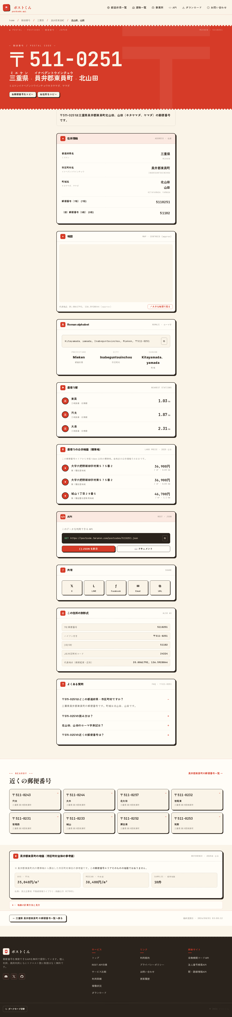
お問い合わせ (147, 971)
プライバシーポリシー (152, 964)
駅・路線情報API (197, 971)
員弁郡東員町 (57, 20)
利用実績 (97, 978)
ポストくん (224, 1009)
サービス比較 (99, 971)
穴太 (74, 413)
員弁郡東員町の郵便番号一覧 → (205, 773)
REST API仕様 (99, 964)
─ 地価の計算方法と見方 (27, 905)
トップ (95, 957)
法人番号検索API (197, 964)
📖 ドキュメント (143, 548)
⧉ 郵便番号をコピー (22, 94)
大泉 (74, 426)
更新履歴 (145, 978)
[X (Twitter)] (14, 976)
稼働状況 (97, 985)
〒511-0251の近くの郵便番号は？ (83, 734)
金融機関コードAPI (198, 957)
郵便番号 (25, 20)
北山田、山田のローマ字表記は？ (82, 725)
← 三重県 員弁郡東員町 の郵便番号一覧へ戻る (38, 918)
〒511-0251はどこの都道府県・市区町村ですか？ (92, 699)
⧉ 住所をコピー (48, 94)
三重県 (40, 20)
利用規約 (145, 957)
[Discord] (6, 976)
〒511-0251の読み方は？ (77, 716)
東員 (74, 399)
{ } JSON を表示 (88, 548)
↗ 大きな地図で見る (160, 306)
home (11, 20)
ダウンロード (99, 992)
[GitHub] (22, 976)
